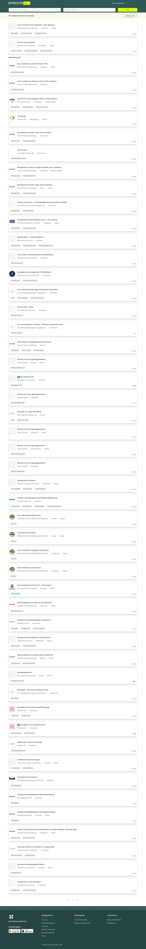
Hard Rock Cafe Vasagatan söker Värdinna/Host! (37, 99)
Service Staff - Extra (25, 307)
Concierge (21, 116)
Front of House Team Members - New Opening (35, 25)
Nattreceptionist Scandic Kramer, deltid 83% (35, 655)
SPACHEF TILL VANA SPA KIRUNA (29, 412)
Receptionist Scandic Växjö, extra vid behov (35, 185)
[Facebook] (18, 945)
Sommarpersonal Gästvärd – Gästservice (34, 585)
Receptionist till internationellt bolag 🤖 (33, 707)
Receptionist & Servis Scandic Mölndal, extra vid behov (39, 167)
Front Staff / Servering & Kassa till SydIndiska (35, 255)
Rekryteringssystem (82, 923)
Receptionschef (25, 377)
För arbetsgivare (118, 3)
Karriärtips (111, 923)
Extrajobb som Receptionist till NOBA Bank (34, 272)
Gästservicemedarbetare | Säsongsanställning (36, 812)
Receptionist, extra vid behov (29, 882)
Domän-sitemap (48, 929)
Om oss (44, 920)
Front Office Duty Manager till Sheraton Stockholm (37, 289)
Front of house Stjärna (26, 42)
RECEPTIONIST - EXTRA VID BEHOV (30, 237)
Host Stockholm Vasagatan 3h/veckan (33, 550)
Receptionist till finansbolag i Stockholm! (33, 620)
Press (43, 936)
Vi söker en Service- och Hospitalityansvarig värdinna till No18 (42, 202)
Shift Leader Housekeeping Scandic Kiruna (34, 342)
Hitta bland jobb (48, 933)
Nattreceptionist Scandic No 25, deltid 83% (34, 602)
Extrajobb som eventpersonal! (31, 725)
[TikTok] (22, 945)
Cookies (44, 926)
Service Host (22, 150)
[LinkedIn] (14, 945)
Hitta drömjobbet (114, 920)
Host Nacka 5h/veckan (26, 533)
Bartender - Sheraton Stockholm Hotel (32, 690)
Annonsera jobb (80, 920)
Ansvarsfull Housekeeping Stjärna (30, 864)
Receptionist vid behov (26, 480)
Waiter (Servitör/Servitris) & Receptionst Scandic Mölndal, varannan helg (46, 829)
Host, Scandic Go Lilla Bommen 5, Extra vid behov (37, 81)
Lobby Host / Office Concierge (29, 742)
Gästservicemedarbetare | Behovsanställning (35, 794)
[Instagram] (10, 945)
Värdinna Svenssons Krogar (28, 760)
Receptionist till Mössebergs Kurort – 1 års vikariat (37, 220)
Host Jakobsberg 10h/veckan (29, 515)
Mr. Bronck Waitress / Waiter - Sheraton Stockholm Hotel (40, 324)
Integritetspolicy (48, 923)
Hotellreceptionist (24, 672)
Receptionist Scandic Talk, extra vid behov (34, 132)
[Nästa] (78, 900)
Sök (127, 10)
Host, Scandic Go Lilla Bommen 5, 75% (32, 64)
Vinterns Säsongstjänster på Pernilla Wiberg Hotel (37, 498)
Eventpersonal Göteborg (27, 777)
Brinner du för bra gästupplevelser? (31, 359)
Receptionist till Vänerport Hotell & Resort (34, 637)
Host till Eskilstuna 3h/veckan (29, 568)
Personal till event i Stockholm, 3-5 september (35, 847)
